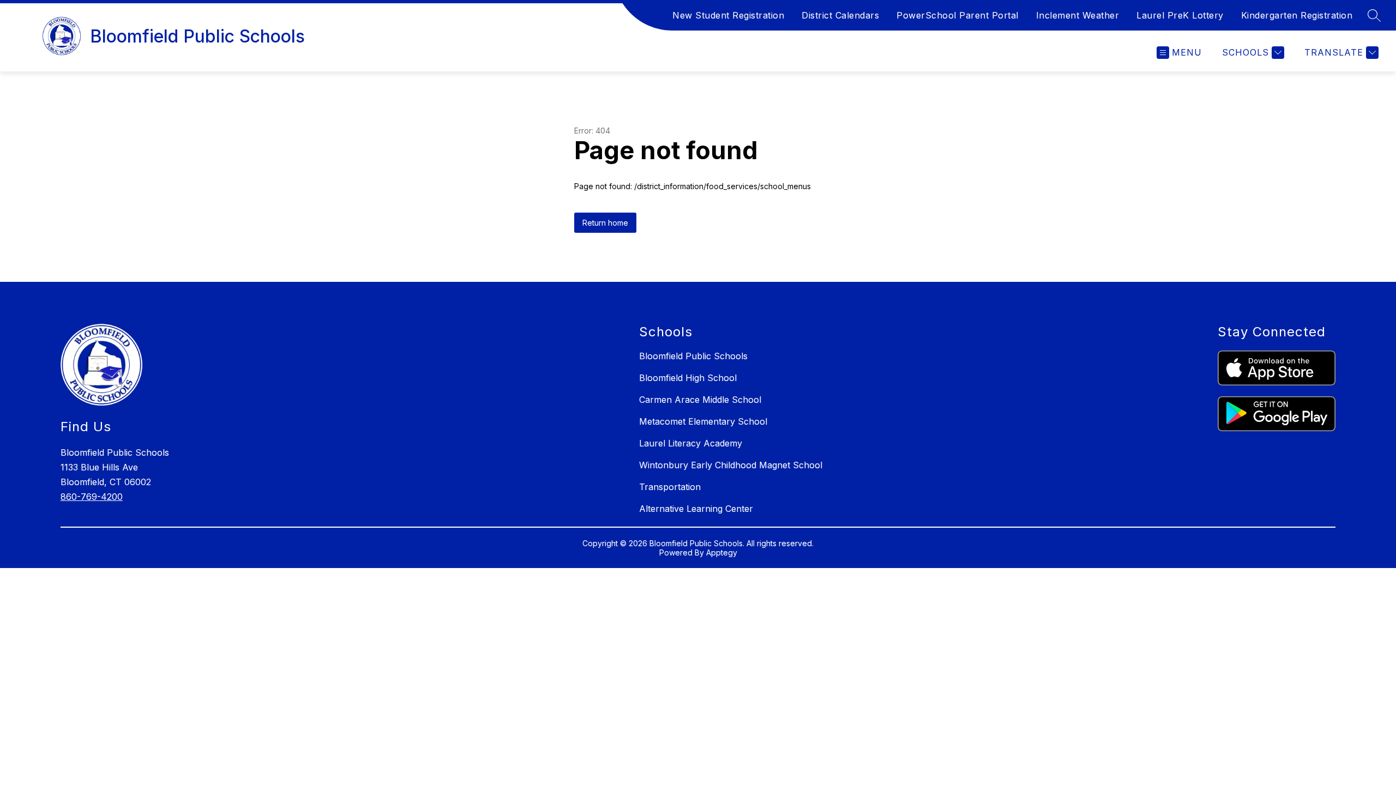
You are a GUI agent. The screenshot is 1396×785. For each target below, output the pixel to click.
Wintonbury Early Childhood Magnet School (730, 465)
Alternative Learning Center (696, 508)
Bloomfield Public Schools (693, 356)
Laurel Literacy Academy (690, 443)
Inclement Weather (1078, 15)
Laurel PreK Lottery (1180, 15)
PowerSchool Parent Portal (957, 15)
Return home (605, 222)
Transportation (670, 486)
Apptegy (721, 552)
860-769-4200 (92, 496)
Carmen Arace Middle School (700, 399)
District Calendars (840, 15)
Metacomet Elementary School (703, 421)
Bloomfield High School (688, 377)
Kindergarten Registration (1297, 15)
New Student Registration (728, 15)
